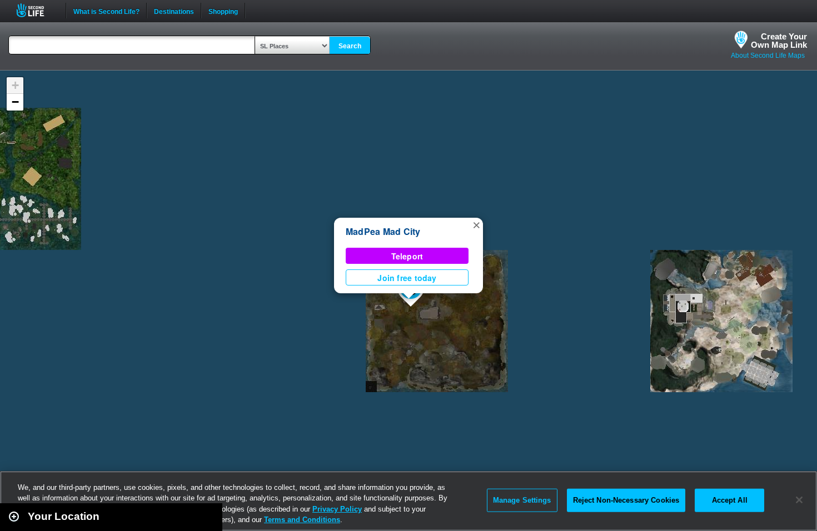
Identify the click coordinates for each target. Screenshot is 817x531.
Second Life (36, 10)
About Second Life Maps (768, 55)
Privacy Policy (337, 509)
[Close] (799, 500)
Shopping (223, 10)
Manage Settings (522, 500)
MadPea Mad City (383, 231)
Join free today (406, 277)
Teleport (407, 256)
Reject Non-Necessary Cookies (626, 500)
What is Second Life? (106, 10)
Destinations (174, 10)
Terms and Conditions (302, 519)
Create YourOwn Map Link (779, 40)
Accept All (730, 500)
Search (349, 46)
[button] (476, 224)
